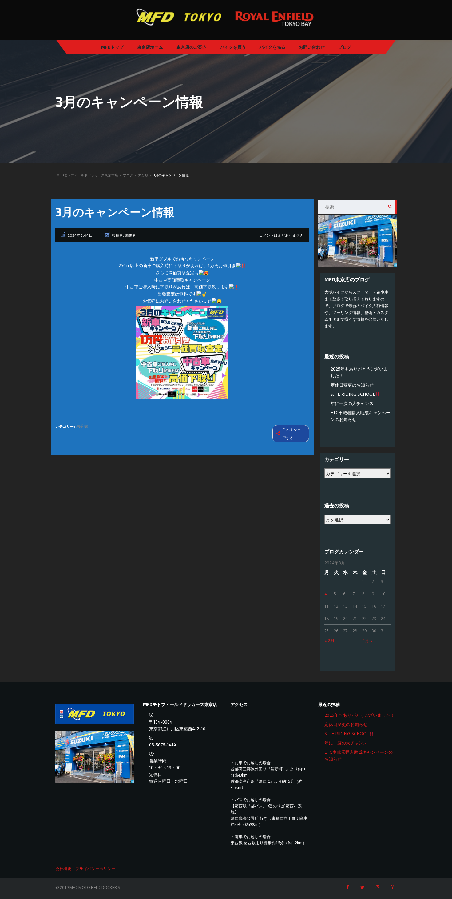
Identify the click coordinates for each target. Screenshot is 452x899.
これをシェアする (292, 433)
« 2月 (329, 640)
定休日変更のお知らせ (352, 385)
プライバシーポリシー (95, 868)
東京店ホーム (150, 47)
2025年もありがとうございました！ (359, 715)
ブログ (344, 47)
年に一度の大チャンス (352, 403)
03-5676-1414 (162, 744)
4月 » (367, 640)
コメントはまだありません (281, 235)
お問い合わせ (312, 47)
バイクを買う (233, 47)
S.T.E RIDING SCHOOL (353, 394)
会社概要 (63, 868)
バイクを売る (272, 47)
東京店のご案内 (191, 47)
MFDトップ (112, 47)
